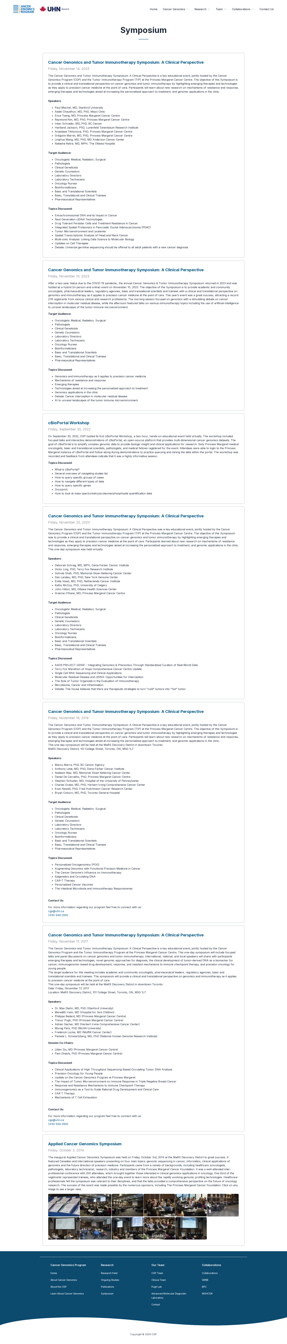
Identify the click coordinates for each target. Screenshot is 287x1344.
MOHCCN (207, 1293)
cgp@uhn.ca (56, 911)
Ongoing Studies (110, 1279)
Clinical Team (158, 1279)
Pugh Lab (156, 1286)
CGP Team (157, 1273)
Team (219, 9)
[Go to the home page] (24, 9)
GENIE (205, 1279)
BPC (204, 1286)
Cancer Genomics (174, 9)
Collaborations (241, 9)
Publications (107, 1286)
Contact (155, 1304)
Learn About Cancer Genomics (67, 1293)
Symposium (107, 1293)
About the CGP (58, 1286)
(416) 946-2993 (58, 915)
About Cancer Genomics (63, 1279)
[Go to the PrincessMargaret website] (54, 9)
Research (200, 9)
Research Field (109, 1273)
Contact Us (267, 9)
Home (153, 9)
